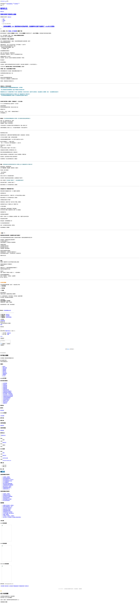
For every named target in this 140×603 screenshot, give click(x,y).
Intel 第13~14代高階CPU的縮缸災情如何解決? (12, 517)
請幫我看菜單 (6, 389)
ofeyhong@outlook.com (7, 460)
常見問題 (7, 315)
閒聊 (8, 334)
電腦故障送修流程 (6, 495)
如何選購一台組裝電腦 (7, 393)
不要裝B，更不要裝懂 (12, 31)
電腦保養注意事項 (6, 509)
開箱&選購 (5, 367)
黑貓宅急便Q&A (6, 488)
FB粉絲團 (2, 415)
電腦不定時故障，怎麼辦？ (8, 505)
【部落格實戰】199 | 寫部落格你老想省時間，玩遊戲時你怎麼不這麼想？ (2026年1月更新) (29, 26)
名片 (3, 21)
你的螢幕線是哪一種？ (7, 480)
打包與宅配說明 (6, 500)
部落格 (4, 20)
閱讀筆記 (4, 374)
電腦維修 (4, 370)
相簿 (3, 19)
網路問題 (5, 388)
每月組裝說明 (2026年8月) (8, 479)
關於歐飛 (2, 410)
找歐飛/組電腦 (8, 317)
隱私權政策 (76, 588)
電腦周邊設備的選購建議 (8, 484)
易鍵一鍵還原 (6, 514)
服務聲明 (80, 588)
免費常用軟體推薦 (6, 397)
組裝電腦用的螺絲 (6, 510)
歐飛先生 (3, 8)
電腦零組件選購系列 (7, 391)
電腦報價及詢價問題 (7, 392)
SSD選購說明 (6, 482)
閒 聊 (4, 375)
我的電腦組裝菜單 (6, 478)
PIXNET (62, 588)
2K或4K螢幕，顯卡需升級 (8, 513)
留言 (9, 330)
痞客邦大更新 (6, 400)
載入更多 (2, 338)
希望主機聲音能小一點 (7, 506)
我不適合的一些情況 (7, 486)
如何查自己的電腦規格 (7, 496)
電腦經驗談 (5, 373)
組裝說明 (2, 425)
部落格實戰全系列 (7, 310)
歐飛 (1, 324)
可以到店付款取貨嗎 (7, 507)
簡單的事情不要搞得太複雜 (8, 14)
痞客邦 (6, 330)
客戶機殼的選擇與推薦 (7, 483)
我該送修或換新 (6, 497)
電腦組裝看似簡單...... (7, 487)
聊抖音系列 (5, 401)
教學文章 (4, 371)
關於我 (4, 366)
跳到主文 (2, 11)
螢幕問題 (5, 387)
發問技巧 (5, 384)
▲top (1, 336)
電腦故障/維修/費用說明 (8, 396)
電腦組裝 (4, 369)
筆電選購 (5, 385)
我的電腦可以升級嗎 (7, 499)
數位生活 (4, 442)
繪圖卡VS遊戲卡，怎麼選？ (8, 515)
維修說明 (2, 430)
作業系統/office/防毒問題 (8, 395)
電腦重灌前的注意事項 (7, 511)
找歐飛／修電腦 (6, 493)
